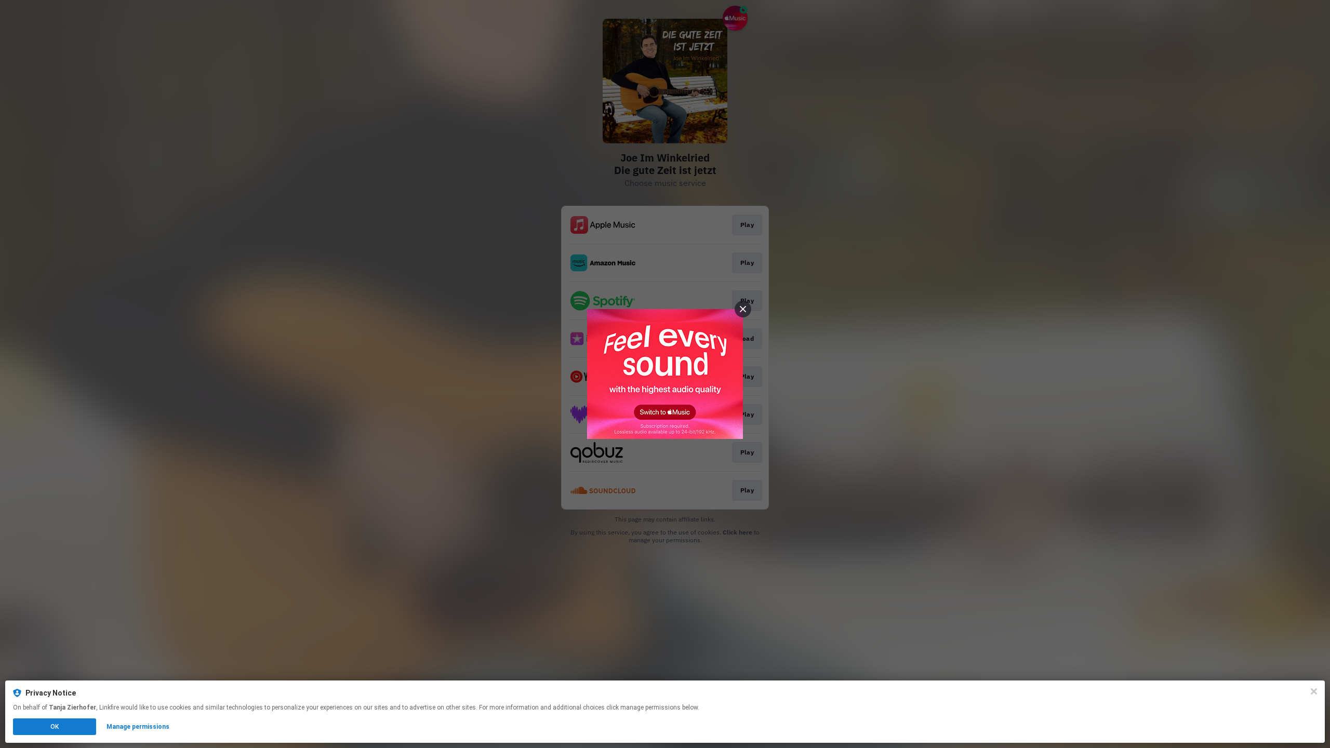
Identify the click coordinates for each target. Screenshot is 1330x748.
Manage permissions (138, 726)
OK (54, 726)
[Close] (1314, 691)
